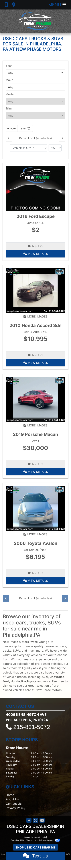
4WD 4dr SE (35, 223)
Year (9, 66)
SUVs (16, 650)
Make (9, 80)
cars (63, 646)
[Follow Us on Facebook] (28, 821)
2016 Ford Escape (36, 216)
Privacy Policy (15, 808)
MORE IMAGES (37, 316)
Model (10, 94)
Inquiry (37, 246)
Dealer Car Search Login (35, 837)
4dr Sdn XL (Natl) (35, 550)
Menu (55, 4)
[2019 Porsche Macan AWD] (35, 399)
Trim (9, 108)
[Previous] (9, 138)
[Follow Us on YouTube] (42, 821)
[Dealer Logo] (35, 21)
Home (10, 795)
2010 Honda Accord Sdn (35, 325)
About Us (12, 799)
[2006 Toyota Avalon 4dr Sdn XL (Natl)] (35, 508)
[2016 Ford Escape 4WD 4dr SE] (35, 188)
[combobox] (35, 72)
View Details (37, 254)
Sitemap (29, 840)
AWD (35, 441)
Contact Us (13, 803)
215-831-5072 (31, 727)
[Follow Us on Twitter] (35, 821)
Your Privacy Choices (44, 840)
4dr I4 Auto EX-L (35, 332)
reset (23, 128)
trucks (7, 650)
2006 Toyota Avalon (35, 543)
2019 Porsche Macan (35, 434)
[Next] (62, 138)
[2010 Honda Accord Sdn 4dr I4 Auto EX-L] (35, 290)
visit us (7, 685)
